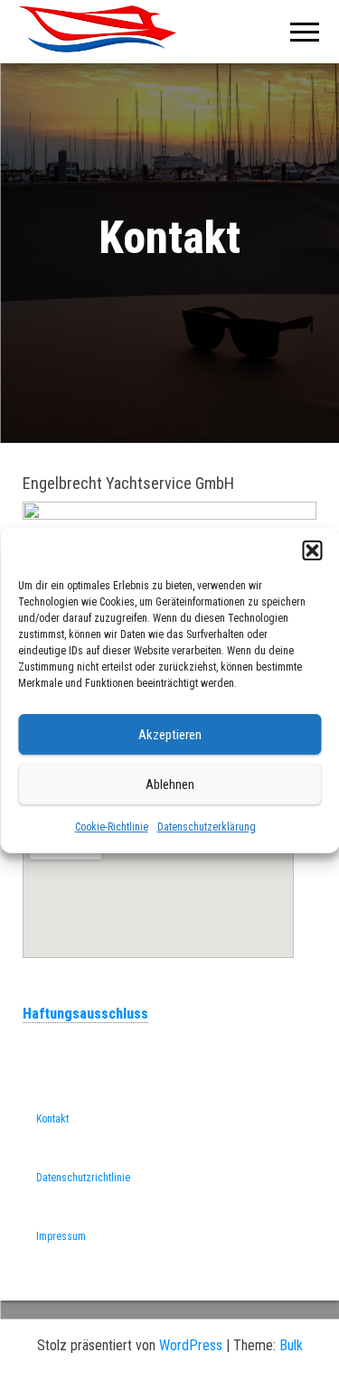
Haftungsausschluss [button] (85, 1013)
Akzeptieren (170, 735)
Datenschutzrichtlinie (83, 1177)
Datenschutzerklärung (206, 827)
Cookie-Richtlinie (111, 827)
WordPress (190, 1345)
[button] (312, 550)
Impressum (61, 1236)
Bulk (291, 1345)
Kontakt (52, 1119)
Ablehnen (170, 784)
